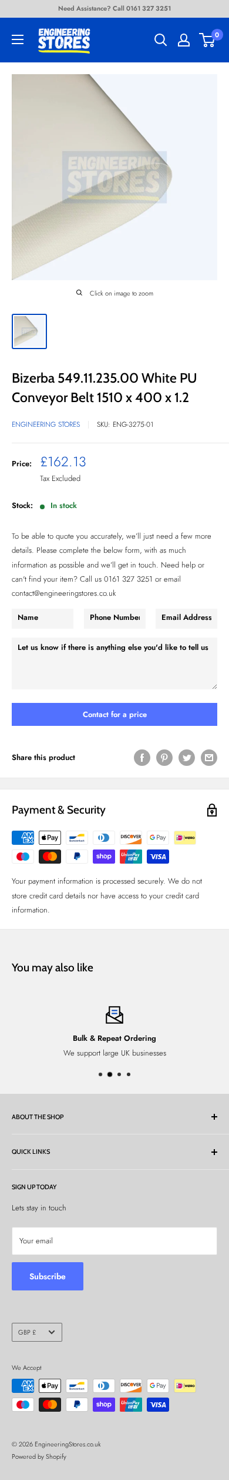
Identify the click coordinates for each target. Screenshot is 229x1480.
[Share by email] (209, 757)
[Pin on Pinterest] (164, 757)
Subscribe (47, 1276)
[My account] (184, 40)
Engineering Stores (46, 424)
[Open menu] (17, 39)
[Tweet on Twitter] (187, 757)
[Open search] (160, 40)
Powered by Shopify (39, 1456)
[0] (207, 40)
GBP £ (27, 1332)
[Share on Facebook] (142, 757)
